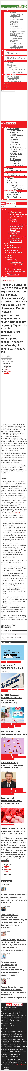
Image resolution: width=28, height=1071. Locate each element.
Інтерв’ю (10, 62)
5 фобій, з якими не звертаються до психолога (14, 732)
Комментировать (6, 358)
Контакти (7, 83)
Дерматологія (15, 21)
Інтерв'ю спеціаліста (8, 791)
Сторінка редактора (7, 794)
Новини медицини (7, 280)
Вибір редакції (6, 689)
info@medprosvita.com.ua (18, 1062)
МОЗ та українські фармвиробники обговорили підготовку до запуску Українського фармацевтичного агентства (14, 921)
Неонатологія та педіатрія (16, 29)
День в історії (17, 71)
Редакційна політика (10, 1007)
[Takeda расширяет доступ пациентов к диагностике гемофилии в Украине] (12, 823)
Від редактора (12, 66)
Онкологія (13, 35)
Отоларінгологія (16, 36)
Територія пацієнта (10, 74)
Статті (6, 11)
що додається (15, 512)
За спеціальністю (13, 12)
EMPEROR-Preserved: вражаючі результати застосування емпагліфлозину (11, 699)
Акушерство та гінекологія (15, 17)
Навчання (10, 52)
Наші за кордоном (13, 57)
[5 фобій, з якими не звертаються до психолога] (12, 722)
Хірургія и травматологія (15, 42)
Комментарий (5, 861)
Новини (6, 50)
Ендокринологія (16, 45)
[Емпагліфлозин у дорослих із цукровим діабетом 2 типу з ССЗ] (12, 753)
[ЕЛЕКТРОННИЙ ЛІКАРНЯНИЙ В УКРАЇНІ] (12, 660)
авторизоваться (14, 639)
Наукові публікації (16, 14)
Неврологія (14, 24)
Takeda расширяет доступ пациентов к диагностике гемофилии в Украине (13, 831)
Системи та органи (14, 81)
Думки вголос (9, 61)
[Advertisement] (14, 106)
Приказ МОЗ (7, 627)
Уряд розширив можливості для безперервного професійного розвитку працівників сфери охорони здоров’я (12, 968)
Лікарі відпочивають (17, 69)
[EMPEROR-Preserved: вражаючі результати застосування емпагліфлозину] (12, 688)
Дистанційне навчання (15, 54)
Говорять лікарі (12, 67)
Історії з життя (18, 73)
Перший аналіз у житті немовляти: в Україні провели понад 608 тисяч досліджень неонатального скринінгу (13, 992)
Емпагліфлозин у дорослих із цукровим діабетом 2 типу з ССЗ (12, 765)
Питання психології (17, 48)
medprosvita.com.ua (21, 1064)
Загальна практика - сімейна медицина (13, 725)
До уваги (7, 55)
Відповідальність (9, 1009)
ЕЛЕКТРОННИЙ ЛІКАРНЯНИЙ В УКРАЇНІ (12, 666)
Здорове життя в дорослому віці (13, 78)
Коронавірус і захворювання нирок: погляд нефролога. (11, 800)
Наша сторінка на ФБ (7, 1025)
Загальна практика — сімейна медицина (17, 32)
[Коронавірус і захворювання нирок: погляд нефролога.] (8, 787)
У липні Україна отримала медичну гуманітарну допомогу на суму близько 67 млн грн (14, 898)
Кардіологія (14, 23)
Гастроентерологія (16, 19)
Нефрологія (14, 26)
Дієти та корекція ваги (15, 76)
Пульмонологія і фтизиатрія (16, 39)
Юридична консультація (16, 59)
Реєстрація (4, 1028)
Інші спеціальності (16, 47)
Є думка (9, 64)
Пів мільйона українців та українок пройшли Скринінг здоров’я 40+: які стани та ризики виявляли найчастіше (13, 944)
